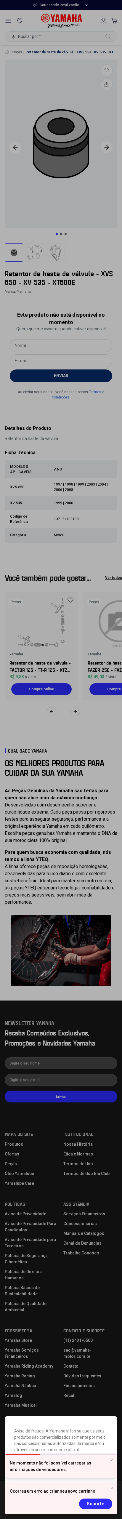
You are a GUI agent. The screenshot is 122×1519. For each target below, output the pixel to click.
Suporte (96, 1504)
